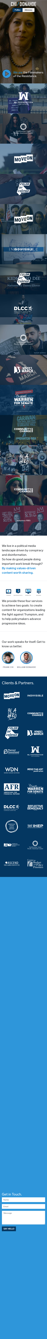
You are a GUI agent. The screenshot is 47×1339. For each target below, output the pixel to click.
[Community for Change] (23, 490)
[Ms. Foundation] (23, 98)
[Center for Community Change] (23, 430)
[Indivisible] (23, 249)
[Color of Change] (23, 189)
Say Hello (9, 1229)
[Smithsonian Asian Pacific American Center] (23, 129)
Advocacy (28, 10)
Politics (17, 10)
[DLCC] (23, 309)
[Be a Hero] (23, 460)
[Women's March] (23, 370)
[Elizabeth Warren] (23, 400)
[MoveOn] (23, 159)
